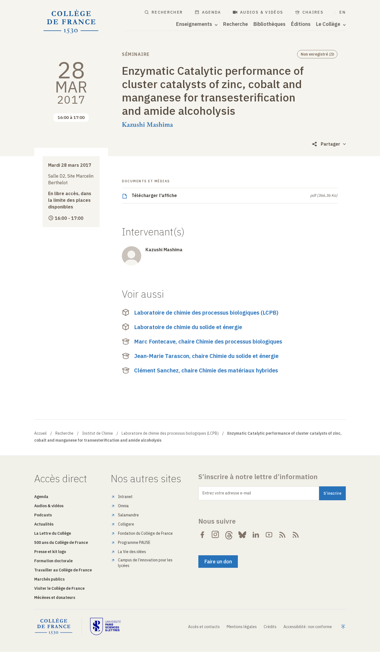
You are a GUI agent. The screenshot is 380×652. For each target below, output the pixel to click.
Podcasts (43, 514)
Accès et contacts (204, 626)
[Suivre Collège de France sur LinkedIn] (256, 535)
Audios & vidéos (261, 12)
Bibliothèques (269, 24)
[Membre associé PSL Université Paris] (105, 626)
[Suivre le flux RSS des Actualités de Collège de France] (282, 535)
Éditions (300, 24)
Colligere (126, 524)
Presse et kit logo (50, 551)
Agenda (211, 12)
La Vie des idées (132, 551)
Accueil (40, 433)
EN (342, 12)
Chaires (313, 12)
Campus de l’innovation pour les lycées (145, 563)
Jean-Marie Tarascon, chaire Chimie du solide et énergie (206, 356)
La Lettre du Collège (52, 533)
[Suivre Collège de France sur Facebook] (202, 535)
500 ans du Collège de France (61, 542)
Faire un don (218, 561)
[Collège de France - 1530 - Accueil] (71, 21)
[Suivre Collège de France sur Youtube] (269, 535)
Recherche (235, 24)
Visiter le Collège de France (59, 588)
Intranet (125, 496)
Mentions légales (242, 626)
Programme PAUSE (134, 542)
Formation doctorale (53, 560)
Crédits (270, 626)
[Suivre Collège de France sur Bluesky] (242, 535)
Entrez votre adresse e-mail (227, 493)
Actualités (43, 524)
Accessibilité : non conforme (307, 626)
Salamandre (128, 514)
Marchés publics (49, 579)
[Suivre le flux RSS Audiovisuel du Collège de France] (296, 535)
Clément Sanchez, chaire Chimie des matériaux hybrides (206, 370)
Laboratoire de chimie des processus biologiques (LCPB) (206, 312)
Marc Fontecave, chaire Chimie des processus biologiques (208, 341)
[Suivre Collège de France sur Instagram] (215, 535)
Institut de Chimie (97, 433)
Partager (330, 144)
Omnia (123, 505)
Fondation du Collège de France (145, 533)
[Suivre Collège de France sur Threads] (229, 535)
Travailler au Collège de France (63, 570)
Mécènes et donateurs (54, 597)
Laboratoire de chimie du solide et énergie (188, 327)
